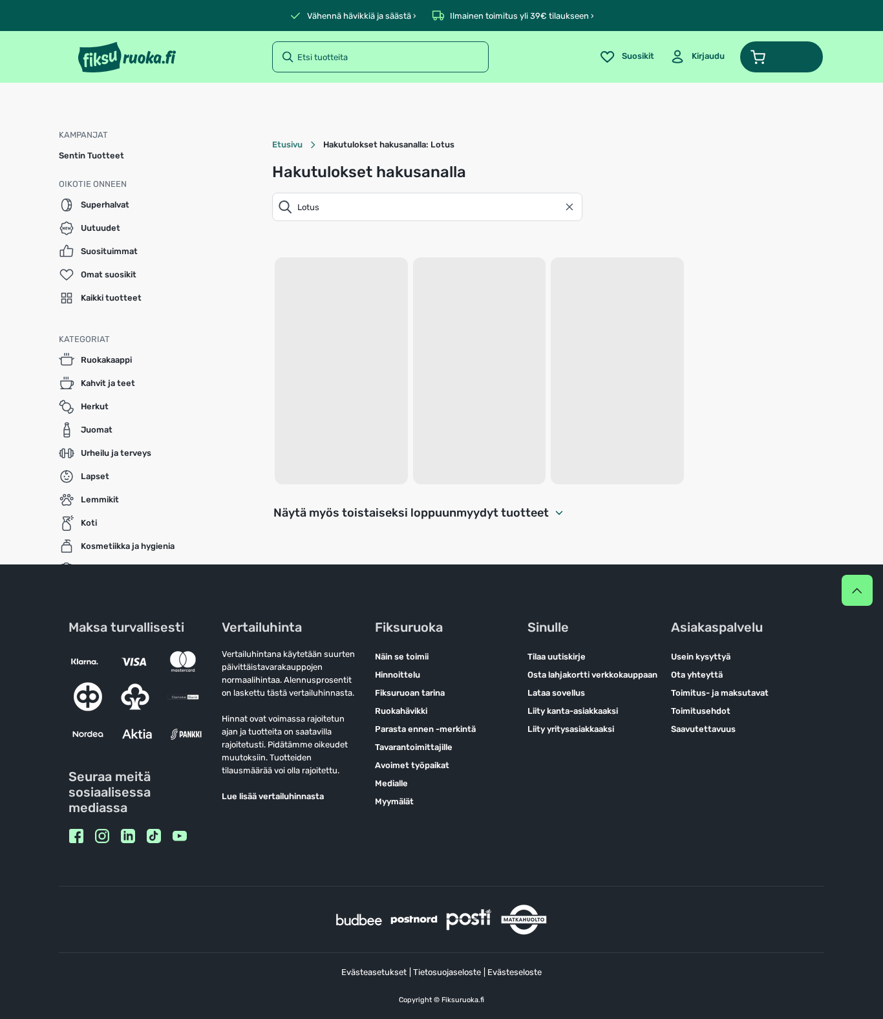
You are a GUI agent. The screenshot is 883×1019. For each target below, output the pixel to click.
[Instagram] (102, 836)
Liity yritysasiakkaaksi (570, 729)
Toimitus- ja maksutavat (720, 693)
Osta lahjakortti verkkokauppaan (592, 675)
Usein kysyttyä (700, 656)
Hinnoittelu (397, 675)
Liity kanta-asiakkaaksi (572, 711)
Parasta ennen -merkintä (425, 729)
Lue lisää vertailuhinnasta (273, 796)
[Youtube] (179, 836)
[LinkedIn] (128, 836)
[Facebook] (76, 836)
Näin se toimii (402, 656)
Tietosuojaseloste (447, 972)
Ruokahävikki (401, 711)
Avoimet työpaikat (412, 765)
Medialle (391, 783)
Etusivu (287, 144)
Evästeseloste (514, 972)
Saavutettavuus (703, 729)
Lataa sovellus (556, 693)
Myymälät (394, 801)
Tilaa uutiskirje (556, 656)
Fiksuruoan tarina (410, 693)
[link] (697, 57)
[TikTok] (154, 836)
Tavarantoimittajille (413, 747)
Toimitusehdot (700, 711)
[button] (781, 56)
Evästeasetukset (374, 972)
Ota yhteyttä (697, 675)
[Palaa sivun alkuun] (857, 590)
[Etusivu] (127, 56)
